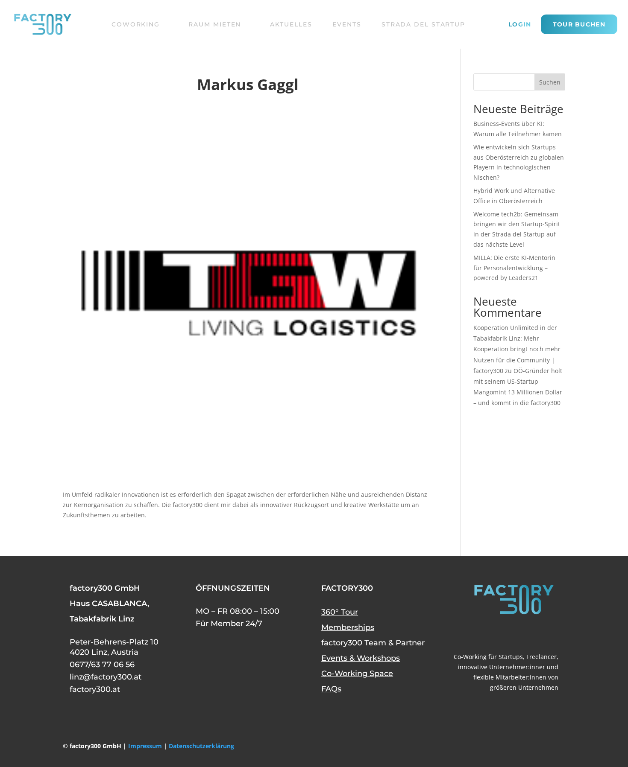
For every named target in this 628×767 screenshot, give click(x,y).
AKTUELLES (291, 24)
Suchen (550, 82)
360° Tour (339, 612)
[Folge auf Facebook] (488, 633)
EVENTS (346, 24)
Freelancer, (542, 657)
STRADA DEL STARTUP (423, 24)
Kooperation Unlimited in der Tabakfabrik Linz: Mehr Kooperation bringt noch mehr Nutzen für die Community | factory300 (517, 349)
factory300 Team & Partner (373, 642)
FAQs (331, 689)
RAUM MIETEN (214, 24)
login (519, 24)
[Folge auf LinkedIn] (529, 633)
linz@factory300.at (105, 677)
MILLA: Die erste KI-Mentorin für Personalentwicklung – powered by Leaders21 (514, 268)
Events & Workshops (360, 658)
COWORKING (136, 24)
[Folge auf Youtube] (508, 633)
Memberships (347, 627)
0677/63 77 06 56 (102, 664)
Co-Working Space (357, 673)
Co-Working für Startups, (489, 657)
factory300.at (95, 689)
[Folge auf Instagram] (549, 633)
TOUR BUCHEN (579, 24)
